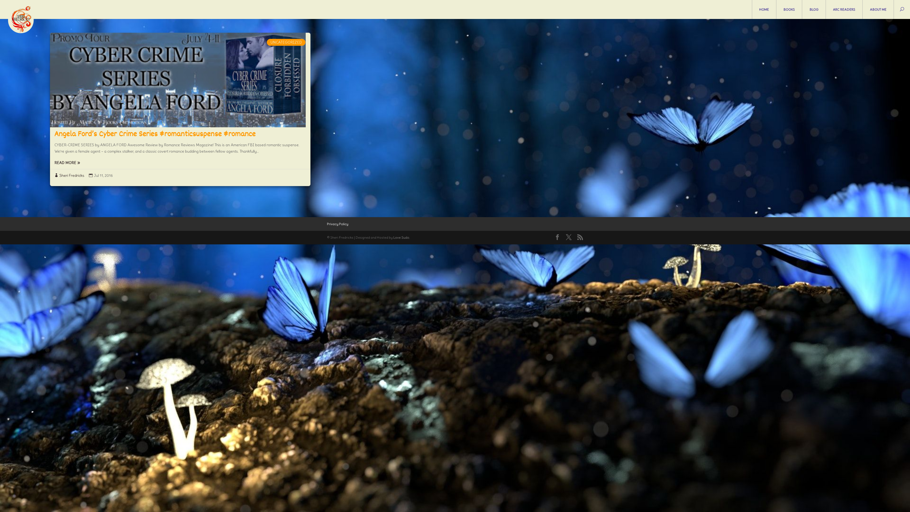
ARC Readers (844, 9)
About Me (878, 9)
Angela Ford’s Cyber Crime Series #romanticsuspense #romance (155, 134)
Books (789, 9)
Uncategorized (286, 42)
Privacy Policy (337, 224)
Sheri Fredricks (71, 175)
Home (764, 9)
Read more (65, 162)
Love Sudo (401, 237)
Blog (814, 9)
